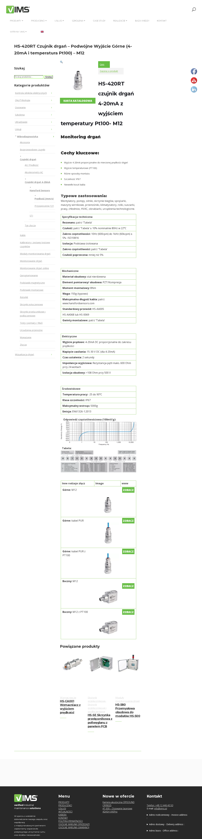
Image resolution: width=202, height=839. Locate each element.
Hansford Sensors (40, 190)
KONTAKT (63, 817)
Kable (23, 235)
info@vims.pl (160, 808)
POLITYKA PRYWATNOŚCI (70, 821)
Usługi (18, 129)
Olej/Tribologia (22, 100)
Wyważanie (25, 337)
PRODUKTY (63, 802)
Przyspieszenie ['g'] (44, 205)
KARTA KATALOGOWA (77, 100)
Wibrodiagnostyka (27, 136)
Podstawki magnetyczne (32, 282)
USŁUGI (62, 808)
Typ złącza (30, 225)
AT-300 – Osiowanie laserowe (117, 808)
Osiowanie (20, 107)
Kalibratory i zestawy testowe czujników (35, 244)
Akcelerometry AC (34, 172)
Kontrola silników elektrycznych (31, 92)
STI (31, 215)
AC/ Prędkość (32, 165)
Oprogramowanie (29, 275)
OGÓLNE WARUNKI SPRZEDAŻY (74, 824)
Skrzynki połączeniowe (31, 304)
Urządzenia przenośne (31, 330)
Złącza (23, 344)
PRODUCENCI (65, 805)
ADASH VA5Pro (110, 811)
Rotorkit (24, 297)
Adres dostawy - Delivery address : (166, 824)
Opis (102, 64)
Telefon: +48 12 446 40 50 (160, 805)
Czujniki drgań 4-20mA (37, 182)
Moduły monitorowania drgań (35, 253)
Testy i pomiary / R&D (31, 322)
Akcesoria (25, 142)
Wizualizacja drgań (24, 354)
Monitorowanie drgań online (34, 268)
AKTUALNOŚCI (65, 811)
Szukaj (48, 77)
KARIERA (62, 814)
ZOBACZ (128, 490)
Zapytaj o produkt (109, 71)
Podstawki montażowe (31, 289)
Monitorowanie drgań (31, 260)
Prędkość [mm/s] (44, 198)
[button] (61, 62)
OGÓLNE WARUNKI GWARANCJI (73, 827)
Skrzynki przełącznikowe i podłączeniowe (33, 313)
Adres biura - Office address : (164, 830)
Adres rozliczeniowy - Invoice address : (167, 816)
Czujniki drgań (28, 159)
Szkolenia (20, 114)
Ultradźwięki (21, 121)
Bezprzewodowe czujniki (32, 149)
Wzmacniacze (68, 697)
